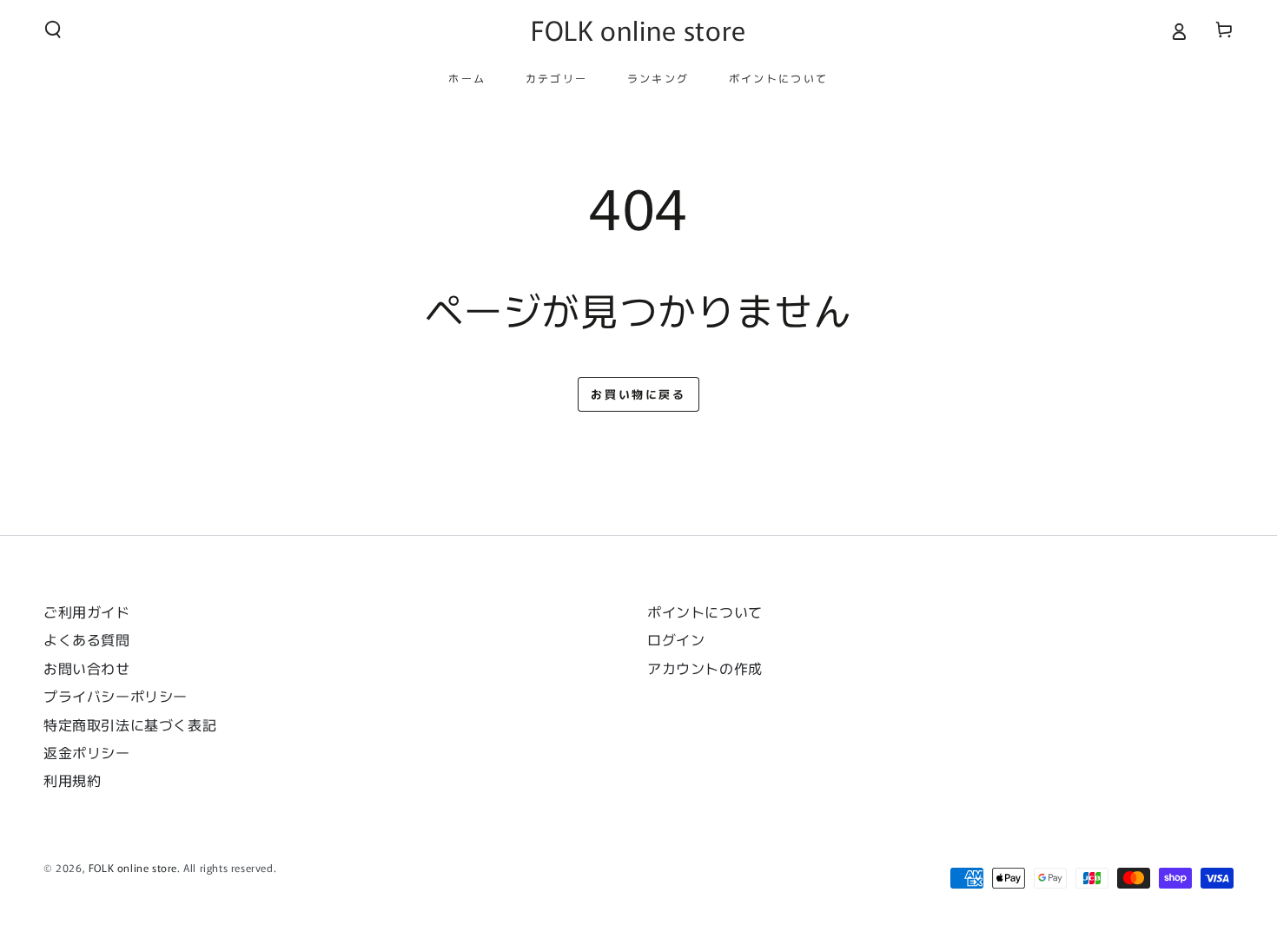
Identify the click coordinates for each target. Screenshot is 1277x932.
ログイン (676, 639)
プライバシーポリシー (115, 695)
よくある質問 (86, 639)
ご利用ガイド (86, 611)
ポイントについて (705, 611)
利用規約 (72, 780)
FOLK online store (133, 867)
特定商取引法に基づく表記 (129, 724)
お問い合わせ (93, 668)
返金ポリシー (86, 752)
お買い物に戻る (638, 394)
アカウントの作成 (705, 668)
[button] (53, 29)
